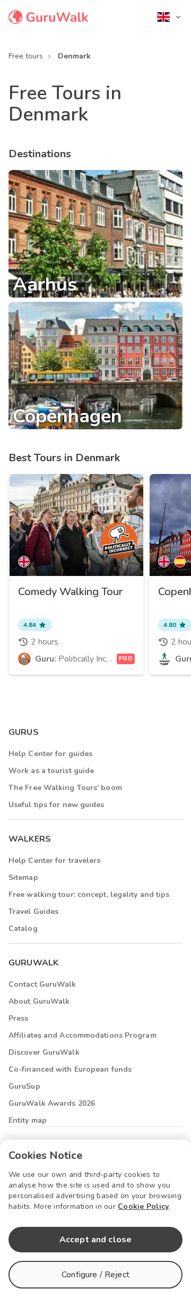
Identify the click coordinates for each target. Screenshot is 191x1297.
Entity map (27, 1120)
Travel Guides (33, 911)
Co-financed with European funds (70, 1069)
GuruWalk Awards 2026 (51, 1103)
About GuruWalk (39, 1001)
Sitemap (23, 877)
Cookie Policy (143, 1206)
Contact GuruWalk (42, 984)
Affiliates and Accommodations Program (82, 1035)
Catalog (23, 928)
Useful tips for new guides (56, 805)
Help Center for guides (50, 754)
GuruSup (24, 1086)
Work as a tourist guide (51, 771)
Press (18, 1018)
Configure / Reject (95, 1275)
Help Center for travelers (54, 860)
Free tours (25, 56)
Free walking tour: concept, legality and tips (89, 894)
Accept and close (95, 1239)
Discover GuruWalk (44, 1052)
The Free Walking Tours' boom (65, 788)
